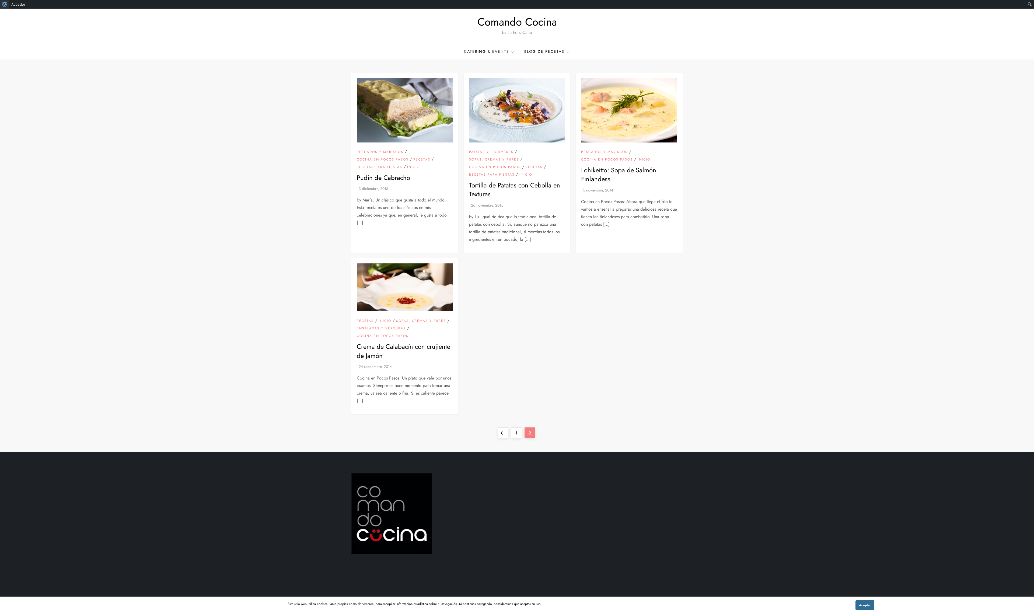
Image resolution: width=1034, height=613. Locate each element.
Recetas (421, 160)
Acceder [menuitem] (18, 4)
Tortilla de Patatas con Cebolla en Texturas (514, 189)
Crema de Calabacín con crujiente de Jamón (403, 351)
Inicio (413, 167)
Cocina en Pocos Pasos (382, 160)
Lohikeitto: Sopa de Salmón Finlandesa (618, 174)
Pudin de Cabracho (383, 177)
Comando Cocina (517, 22)
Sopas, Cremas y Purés (494, 160)
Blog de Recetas (544, 51)
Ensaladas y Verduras (381, 328)
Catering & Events (486, 51)
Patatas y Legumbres (491, 152)
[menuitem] (4, 4)
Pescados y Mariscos (380, 152)
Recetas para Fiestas (379, 167)
